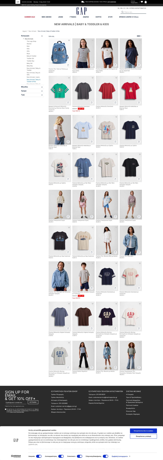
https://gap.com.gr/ (38, 449)
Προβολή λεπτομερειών (120, 456)
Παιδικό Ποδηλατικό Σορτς (57, 220)
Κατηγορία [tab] (25, 36)
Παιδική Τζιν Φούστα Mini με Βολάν (107, 256)
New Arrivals (32, 31)
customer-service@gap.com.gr (66, 406)
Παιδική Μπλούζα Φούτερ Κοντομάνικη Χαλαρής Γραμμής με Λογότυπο (106, 333)
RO (128, 8)
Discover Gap (130, 411)
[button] (122, 12)
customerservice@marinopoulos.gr (105, 397)
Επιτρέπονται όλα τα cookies (143, 431)
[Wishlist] (142, 1)
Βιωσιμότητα (130, 408)
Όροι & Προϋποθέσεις (133, 397)
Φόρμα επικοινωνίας (58, 412)
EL (118, 8)
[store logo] (81, 11)
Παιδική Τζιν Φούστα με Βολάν (105, 371)
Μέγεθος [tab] (24, 87)
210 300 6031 (100, 394)
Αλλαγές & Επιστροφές (59, 400)
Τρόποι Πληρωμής (57, 394)
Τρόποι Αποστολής (57, 397)
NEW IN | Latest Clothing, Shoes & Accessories (34, 5)
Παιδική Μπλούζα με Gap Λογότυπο (59, 256)
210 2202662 (63, 403)
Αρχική (25, 31)
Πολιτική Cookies (132, 405)
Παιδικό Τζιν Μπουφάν (126, 256)
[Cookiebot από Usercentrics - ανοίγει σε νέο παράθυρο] (16, 456)
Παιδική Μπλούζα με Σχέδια (104, 145)
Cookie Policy (24, 410)
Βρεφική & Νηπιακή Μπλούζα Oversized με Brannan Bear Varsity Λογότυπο (59, 108)
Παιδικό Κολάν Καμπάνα (79, 371)
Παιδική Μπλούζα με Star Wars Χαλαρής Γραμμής (81, 183)
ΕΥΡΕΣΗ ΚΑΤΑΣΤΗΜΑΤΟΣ (138, 8)
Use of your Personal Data (17, 412)
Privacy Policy (17, 410)
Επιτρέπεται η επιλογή (143, 436)
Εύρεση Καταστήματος (96, 403)
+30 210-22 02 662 (27, 2)
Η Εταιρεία (130, 394)
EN (121, 8)
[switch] (61, 456)
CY (124, 8)
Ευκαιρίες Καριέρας (133, 414)
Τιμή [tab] (23, 95)
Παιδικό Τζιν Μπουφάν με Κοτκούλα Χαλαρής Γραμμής (59, 292)
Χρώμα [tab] (23, 91)
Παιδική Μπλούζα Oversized (80, 106)
